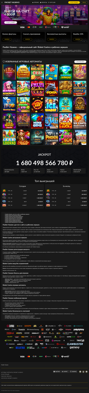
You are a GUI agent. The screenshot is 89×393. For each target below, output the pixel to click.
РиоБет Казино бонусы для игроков (13, 218)
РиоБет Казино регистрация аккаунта (14, 216)
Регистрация (74, 2)
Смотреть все (80, 61)
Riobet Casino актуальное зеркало (13, 215)
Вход (84, 2)
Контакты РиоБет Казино (9, 378)
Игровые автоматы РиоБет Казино (12, 372)
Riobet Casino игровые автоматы (13, 219)
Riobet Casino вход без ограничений (13, 217)
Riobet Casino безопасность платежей (14, 222)
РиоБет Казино (12, 2)
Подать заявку (10, 22)
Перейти (7, 39)
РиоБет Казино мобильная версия (13, 221)
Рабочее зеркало (6, 376)
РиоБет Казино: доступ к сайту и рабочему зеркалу (17, 214)
